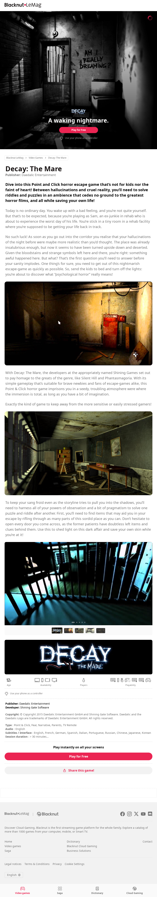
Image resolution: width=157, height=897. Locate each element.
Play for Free (78, 130)
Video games (13, 846)
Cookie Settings (74, 864)
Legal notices (13, 864)
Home (8, 841)
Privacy (57, 864)
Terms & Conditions (37, 864)
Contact (147, 841)
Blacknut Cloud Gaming (82, 846)
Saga (8, 851)
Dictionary (73, 841)
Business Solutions (79, 851)
